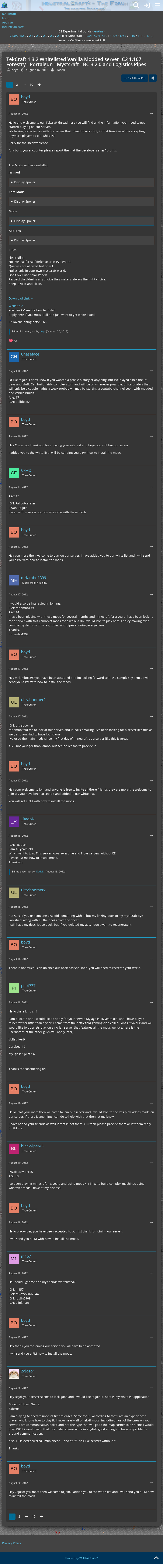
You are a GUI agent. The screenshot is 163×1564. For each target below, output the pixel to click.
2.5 (38, 36)
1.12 (149, 36)
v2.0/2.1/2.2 (18, 36)
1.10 (132, 36)
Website (14, 306)
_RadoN (39, 871)
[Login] (147, 5)
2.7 (52, 36)
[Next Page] (39, 85)
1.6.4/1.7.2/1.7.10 (95, 36)
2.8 (59, 36)
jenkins (98, 31)
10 (31, 85)
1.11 (141, 36)
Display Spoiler (24, 182)
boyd (14, 70)
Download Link (19, 298)
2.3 (31, 36)
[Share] (153, 78)
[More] (152, 113)
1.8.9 (113, 36)
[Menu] (157, 5)
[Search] (136, 5)
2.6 (45, 36)
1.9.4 (122, 36)
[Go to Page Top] (156, 1558)
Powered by (81, 1558)
